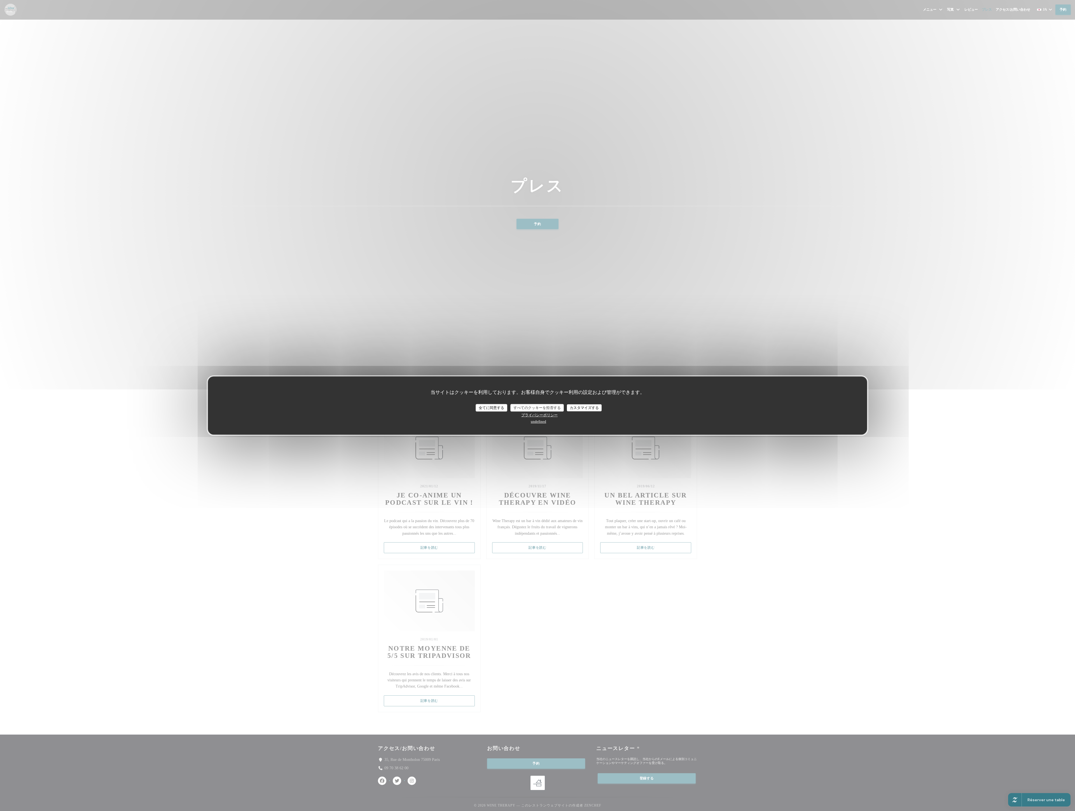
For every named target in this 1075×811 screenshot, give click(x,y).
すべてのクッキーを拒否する (537, 408)
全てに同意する (491, 408)
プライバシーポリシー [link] (539, 415)
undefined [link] (538, 421)
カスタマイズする (584, 408)
